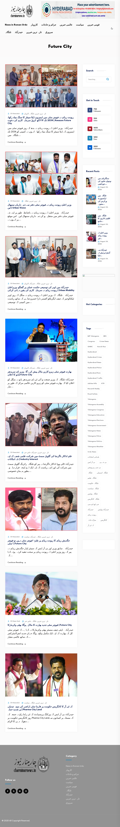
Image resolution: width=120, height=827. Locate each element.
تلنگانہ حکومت (93, 483)
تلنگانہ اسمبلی (102, 473)
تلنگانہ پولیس (93, 494)
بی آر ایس (91, 462)
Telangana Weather (95, 446)
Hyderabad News (94, 362)
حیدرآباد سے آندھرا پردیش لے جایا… (104, 253)
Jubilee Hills (92, 383)
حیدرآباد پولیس (103, 510)
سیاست (80, 25)
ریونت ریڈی (92, 515)
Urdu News (92, 452)
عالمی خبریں (66, 25)
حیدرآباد (19, 32)
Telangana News (94, 431)
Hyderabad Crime (95, 357)
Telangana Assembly (96, 404)
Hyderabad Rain (94, 373)
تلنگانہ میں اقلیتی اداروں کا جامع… (104, 218)
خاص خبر (27, 452)
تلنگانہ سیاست (93, 488)
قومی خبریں (93, 25)
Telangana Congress (96, 410)
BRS (104, 336)
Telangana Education (96, 415)
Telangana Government (97, 425)
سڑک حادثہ (92, 520)
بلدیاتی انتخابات (93, 457)
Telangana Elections (96, 420)
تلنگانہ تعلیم (92, 478)
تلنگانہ (8, 32)
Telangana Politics (95, 441)
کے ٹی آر (91, 525)
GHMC (90, 346)
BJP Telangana (93, 336)
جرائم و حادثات (48, 25)
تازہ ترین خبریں (34, 32)
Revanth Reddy (94, 389)
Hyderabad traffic (95, 378)
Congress (91, 341)
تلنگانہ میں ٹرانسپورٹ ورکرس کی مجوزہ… (102, 200)
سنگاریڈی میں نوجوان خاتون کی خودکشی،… (104, 181)
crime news (104, 341)
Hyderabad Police (94, 368)
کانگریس (104, 520)
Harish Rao (101, 346)
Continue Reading (15, 142)
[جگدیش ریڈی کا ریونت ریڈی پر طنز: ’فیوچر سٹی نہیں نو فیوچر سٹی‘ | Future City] (41, 530)
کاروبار (34, 25)
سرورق (49, 32)
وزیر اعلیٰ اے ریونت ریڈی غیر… (103, 235)
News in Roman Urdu (16, 25)
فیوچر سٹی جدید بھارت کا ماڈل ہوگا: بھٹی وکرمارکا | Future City (40, 625)
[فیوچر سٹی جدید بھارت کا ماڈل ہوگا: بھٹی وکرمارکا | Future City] (41, 614)
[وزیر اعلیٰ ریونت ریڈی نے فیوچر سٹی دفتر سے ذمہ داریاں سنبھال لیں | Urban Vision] (41, 194)
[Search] (109, 77)
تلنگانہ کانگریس (93, 499)
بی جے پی (103, 462)
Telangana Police (94, 436)
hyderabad (92, 352)
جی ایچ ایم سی (93, 504)
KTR (102, 383)
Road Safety (92, 394)
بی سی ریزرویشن (94, 467)
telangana (92, 399)
